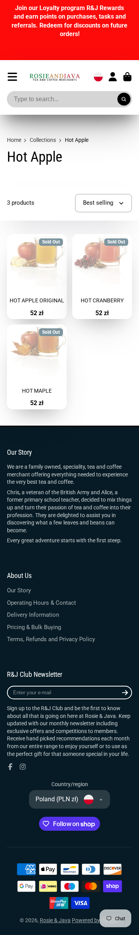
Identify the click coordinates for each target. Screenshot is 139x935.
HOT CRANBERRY (102, 276)
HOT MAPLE (37, 366)
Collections (43, 140)
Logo (55, 77)
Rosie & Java (55, 920)
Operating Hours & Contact (41, 602)
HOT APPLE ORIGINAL (37, 276)
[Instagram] (22, 766)
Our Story (19, 590)
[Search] (124, 99)
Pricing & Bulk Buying (34, 627)
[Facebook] (10, 766)
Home (14, 140)
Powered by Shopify (95, 920)
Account (112, 76)
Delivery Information (33, 614)
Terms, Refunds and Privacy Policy (51, 639)
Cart (127, 76)
